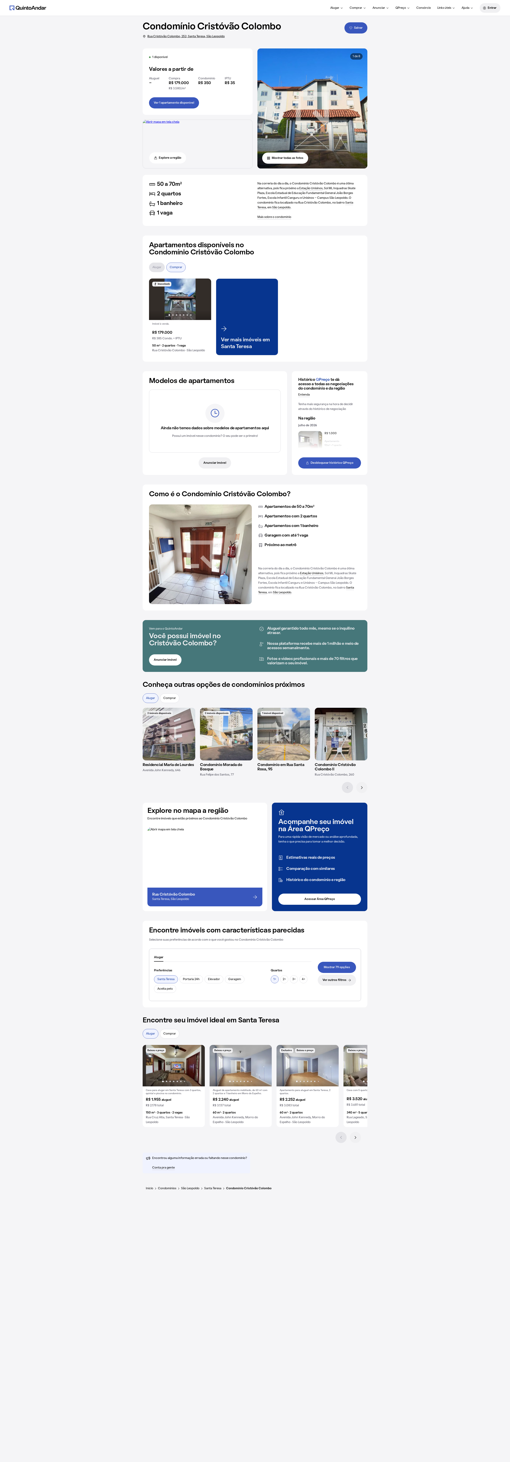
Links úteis (444, 8)
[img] (169, 734)
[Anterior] (347, 787)
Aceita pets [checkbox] (165, 988)
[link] (337, 967)
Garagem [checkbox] (234, 979)
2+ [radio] (284, 979)
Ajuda (465, 8)
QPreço (400, 8)
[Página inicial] (28, 7)
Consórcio (423, 8)
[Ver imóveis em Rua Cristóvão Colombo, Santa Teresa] (161, 122)
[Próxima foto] (204, 299)
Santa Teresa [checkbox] (166, 979)
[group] (180, 317)
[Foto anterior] (156, 299)
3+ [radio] (294, 979)
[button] (180, 317)
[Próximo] (361, 787)
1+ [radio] (274, 979)
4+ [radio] (303, 979)
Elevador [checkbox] (214, 979)
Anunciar (379, 8)
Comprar (356, 8)
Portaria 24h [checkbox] (191, 979)
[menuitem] (336, 8)
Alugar (334, 8)
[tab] (158, 958)
